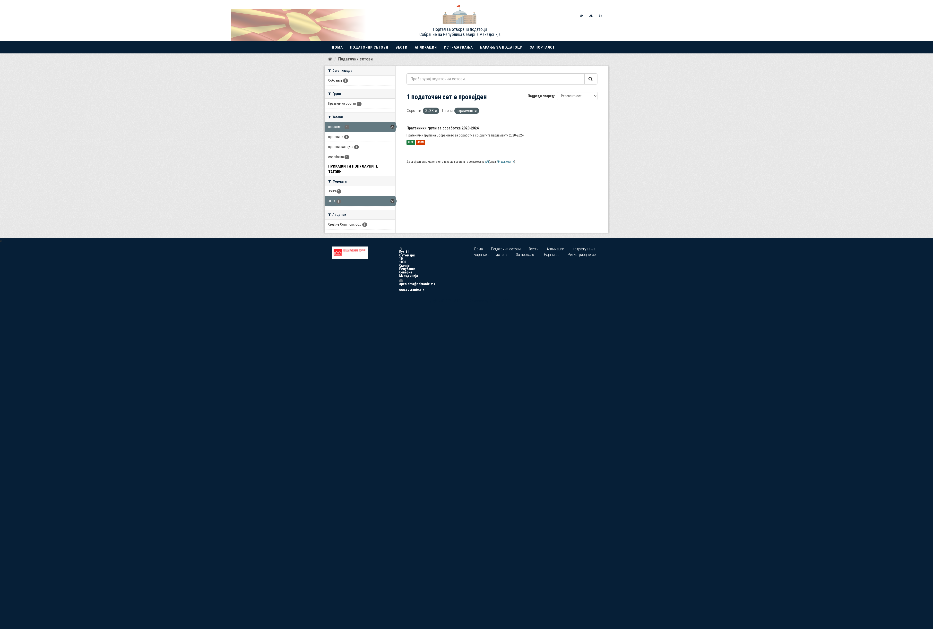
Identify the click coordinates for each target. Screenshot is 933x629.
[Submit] (590, 79)
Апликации (426, 47)
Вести (401, 47)
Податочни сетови (369, 47)
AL (591, 15)
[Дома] (330, 59)
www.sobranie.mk (401, 289)
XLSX (411, 142)
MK (581, 15)
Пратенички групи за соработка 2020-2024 (442, 128)
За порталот (542, 47)
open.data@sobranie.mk (401, 284)
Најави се (552, 254)
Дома (337, 47)
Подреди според (541, 96)
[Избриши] (436, 111)
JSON (420, 142)
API (487, 161)
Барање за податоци (501, 47)
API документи (505, 161)
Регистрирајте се (582, 254)
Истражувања (458, 47)
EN (600, 15)
